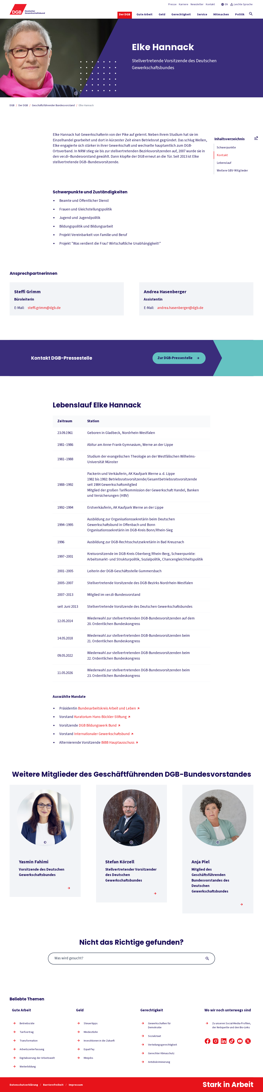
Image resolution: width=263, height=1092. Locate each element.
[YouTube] (240, 1041)
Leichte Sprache (243, 4)
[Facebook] (207, 1041)
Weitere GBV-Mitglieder (232, 170)
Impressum (76, 1085)
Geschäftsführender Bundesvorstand (53, 105)
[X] (248, 1041)
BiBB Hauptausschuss (117, 742)
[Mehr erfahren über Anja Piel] (241, 904)
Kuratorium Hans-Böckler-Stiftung (100, 716)
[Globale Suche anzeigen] (251, 14)
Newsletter (197, 4)
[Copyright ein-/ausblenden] (76, 94)
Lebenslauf (224, 163)
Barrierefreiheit (53, 1085)
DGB (12, 105)
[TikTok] (232, 1041)
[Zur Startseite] (27, 9)
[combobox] (131, 958)
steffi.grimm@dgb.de (44, 307)
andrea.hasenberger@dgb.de (180, 307)
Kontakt (210, 4)
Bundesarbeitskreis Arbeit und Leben (107, 708)
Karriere (183, 4)
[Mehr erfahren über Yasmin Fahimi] (68, 888)
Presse (172, 4)
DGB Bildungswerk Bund (98, 725)
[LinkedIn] (224, 1041)
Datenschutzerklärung (24, 1085)
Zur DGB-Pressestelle (175, 358)
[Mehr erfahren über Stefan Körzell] (155, 893)
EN (226, 4)
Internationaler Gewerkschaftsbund (102, 734)
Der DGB (23, 105)
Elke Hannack (86, 105)
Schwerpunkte (226, 147)
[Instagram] (216, 1041)
